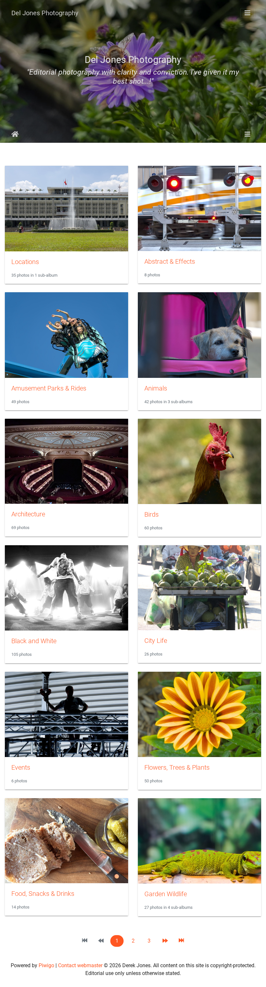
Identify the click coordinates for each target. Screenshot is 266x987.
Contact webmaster (80, 965)
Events (20, 767)
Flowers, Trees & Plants (177, 767)
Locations (25, 262)
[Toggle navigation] (247, 13)
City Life (155, 640)
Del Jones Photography (44, 13)
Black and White (33, 641)
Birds (151, 514)
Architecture (28, 514)
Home (15, 134)
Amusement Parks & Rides (48, 388)
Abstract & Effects (169, 261)
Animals (155, 388)
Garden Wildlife (165, 894)
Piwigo (46, 965)
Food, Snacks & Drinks (42, 893)
